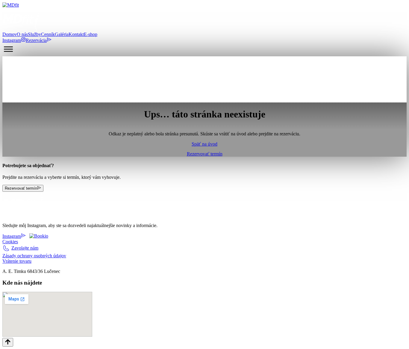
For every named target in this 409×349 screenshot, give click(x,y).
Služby (34, 34)
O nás (22, 34)
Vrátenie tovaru (16, 261)
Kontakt (76, 34)
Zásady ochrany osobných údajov (34, 255)
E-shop (90, 34)
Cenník (48, 34)
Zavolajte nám (24, 247)
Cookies (10, 241)
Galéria (62, 34)
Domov (9, 34)
